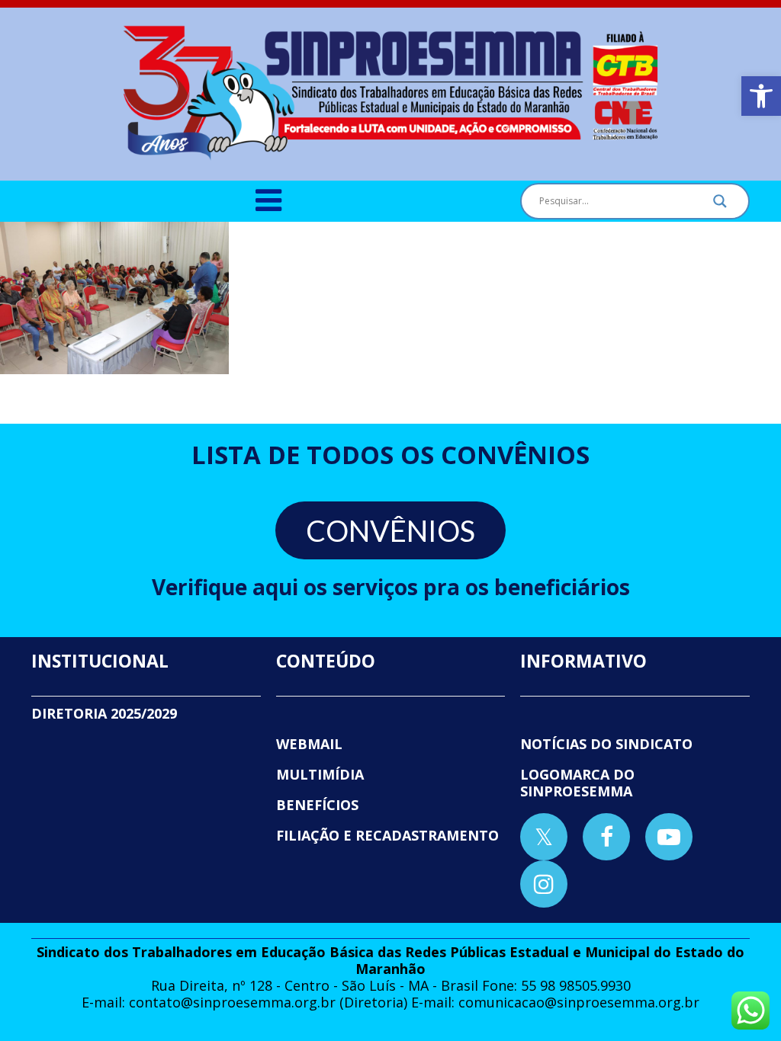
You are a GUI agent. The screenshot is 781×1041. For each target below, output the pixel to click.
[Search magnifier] (720, 205)
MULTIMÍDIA (320, 774)
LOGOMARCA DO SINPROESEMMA (577, 782)
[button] (761, 96)
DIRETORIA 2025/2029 (104, 713)
